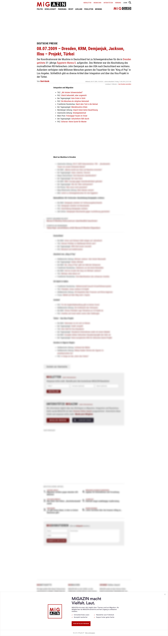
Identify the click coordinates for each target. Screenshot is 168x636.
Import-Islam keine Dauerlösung (85, 110)
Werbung (118, 3)
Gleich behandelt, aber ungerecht (74, 95)
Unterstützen (108, 3)
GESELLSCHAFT (50, 9)
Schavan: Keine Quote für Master (74, 121)
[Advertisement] (84, 26)
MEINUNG (98, 9)
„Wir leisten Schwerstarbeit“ (72, 92)
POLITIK (40, 9)
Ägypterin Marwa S (66, 62)
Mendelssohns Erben (79, 107)
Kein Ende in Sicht (78, 98)
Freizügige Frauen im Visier (76, 116)
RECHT (70, 9)
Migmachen (97, 3)
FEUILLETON (88, 9)
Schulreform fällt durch (80, 119)
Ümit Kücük (44, 81)
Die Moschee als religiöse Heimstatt (75, 101)
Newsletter (87, 3)
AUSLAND (78, 9)
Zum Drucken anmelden (124, 84)
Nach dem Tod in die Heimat (87, 104)
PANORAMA (62, 9)
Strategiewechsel (79, 113)
